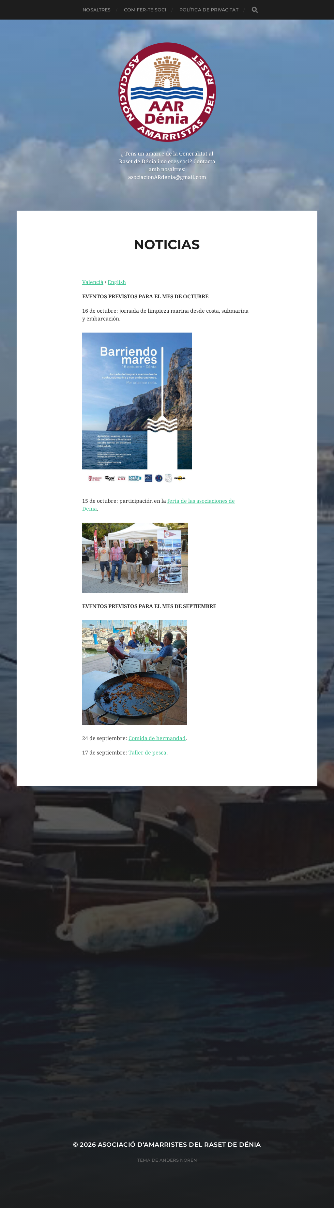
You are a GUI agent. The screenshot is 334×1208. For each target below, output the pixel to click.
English (117, 282)
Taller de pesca (147, 753)
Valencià (92, 282)
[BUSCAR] (254, 10)
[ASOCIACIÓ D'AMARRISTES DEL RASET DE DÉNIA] (167, 92)
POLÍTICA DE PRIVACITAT (208, 10)
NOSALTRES (97, 10)
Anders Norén (178, 1160)
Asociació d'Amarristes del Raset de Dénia (179, 1144)
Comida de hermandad (157, 738)
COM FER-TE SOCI (145, 10)
